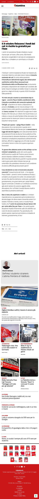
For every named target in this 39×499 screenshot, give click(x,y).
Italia (16, 14)
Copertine (10, 14)
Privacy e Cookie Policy (19, 495)
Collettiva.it (19, 470)
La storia (19, 494)
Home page (4, 14)
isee (10, 229)
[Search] (24, 2)
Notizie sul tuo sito (19, 492)
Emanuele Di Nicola (25, 388)
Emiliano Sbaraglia (7, 270)
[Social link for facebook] (30, 1)
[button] (29, 68)
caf (6, 229)
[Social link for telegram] (37, 1)
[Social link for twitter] (28, 1)
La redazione (10, 1)
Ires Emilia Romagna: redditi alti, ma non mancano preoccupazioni (16, 397)
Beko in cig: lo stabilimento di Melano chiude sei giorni (27, 349)
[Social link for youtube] (35, 1)
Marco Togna (4, 352)
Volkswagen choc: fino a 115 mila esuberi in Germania (10, 348)
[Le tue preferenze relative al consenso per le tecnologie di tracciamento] (36, 496)
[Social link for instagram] (32, 1)
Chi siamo (19, 486)
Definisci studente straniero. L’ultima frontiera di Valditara (15, 274)
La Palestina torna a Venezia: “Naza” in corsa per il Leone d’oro (28, 383)
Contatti (4, 1)
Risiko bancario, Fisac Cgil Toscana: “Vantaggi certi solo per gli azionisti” (9, 383)
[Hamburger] (2, 6)
